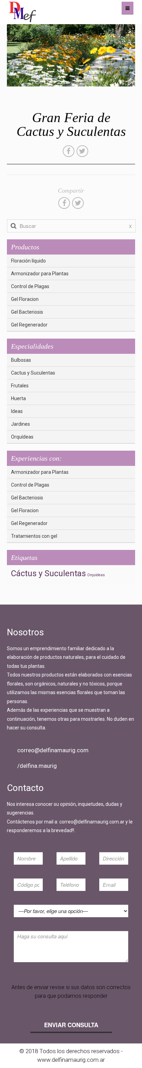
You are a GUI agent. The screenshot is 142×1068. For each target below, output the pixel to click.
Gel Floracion (25, 299)
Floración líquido (28, 261)
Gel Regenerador (29, 325)
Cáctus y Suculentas (48, 573)
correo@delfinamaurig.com (53, 750)
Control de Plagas (30, 286)
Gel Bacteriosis (27, 312)
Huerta (18, 398)
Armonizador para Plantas (40, 273)
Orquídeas (22, 437)
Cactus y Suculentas (33, 373)
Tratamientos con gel (34, 536)
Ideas (17, 411)
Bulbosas (21, 360)
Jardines (20, 424)
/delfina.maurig (37, 765)
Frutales (20, 385)
